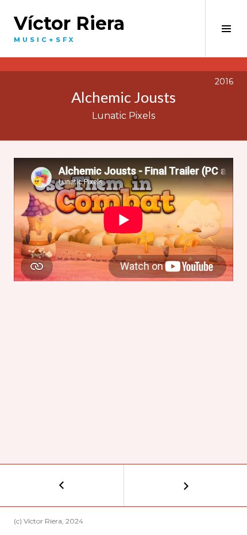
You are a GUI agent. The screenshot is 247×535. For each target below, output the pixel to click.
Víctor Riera (69, 23)
